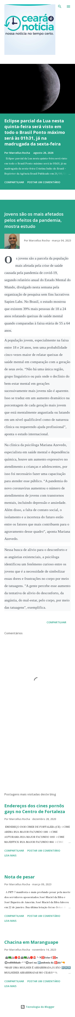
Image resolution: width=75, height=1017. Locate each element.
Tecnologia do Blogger (39, 1007)
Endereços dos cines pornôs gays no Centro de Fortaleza (34, 808)
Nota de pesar (19, 877)
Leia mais (10, 855)
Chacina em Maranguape (31, 942)
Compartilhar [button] (14, 182)
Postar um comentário (43, 182)
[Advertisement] (37, 755)
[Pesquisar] (60, 6)
